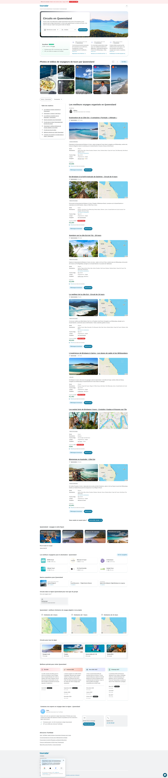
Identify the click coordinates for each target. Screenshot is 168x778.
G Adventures (80, 391)
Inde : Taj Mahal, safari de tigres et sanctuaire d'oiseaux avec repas (55, 735)
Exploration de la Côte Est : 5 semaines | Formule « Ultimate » (79, 53)
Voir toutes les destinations (83, 153)
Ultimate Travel (81, 158)
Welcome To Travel (82, 500)
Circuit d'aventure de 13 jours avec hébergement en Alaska (53, 737)
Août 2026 (43, 688)
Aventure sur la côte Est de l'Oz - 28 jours (99, 53)
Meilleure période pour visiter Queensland (53, 132)
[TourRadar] (44, 5)
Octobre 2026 (67, 692)
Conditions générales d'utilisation (73, 775)
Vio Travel (80, 441)
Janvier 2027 (89, 692)
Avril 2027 (111, 690)
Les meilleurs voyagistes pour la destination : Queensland (51, 116)
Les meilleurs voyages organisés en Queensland (52, 110)
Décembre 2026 (90, 688)
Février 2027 (89, 696)
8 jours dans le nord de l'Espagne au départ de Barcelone (53, 740)
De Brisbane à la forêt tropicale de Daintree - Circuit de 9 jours (117, 53)
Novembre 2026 (67, 696)
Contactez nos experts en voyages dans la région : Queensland (54, 135)
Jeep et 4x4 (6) (43, 548)
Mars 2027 (111, 686)
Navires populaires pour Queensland (52, 119)
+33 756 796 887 (110, 723)
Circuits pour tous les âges (50, 130)
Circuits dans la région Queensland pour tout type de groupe (53, 123)
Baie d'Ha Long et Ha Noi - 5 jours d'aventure (50, 744)
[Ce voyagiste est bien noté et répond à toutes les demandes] (84, 441)
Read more (74, 51)
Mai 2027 (111, 695)
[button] (98, 166)
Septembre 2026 (68, 688)
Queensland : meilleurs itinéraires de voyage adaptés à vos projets (52, 127)
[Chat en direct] (165, 775)
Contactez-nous (43, 758)
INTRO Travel (80, 276)
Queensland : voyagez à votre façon (52, 113)
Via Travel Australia (82, 217)
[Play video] (48, 79)
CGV (54, 772)
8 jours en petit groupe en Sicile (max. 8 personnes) (52, 742)
